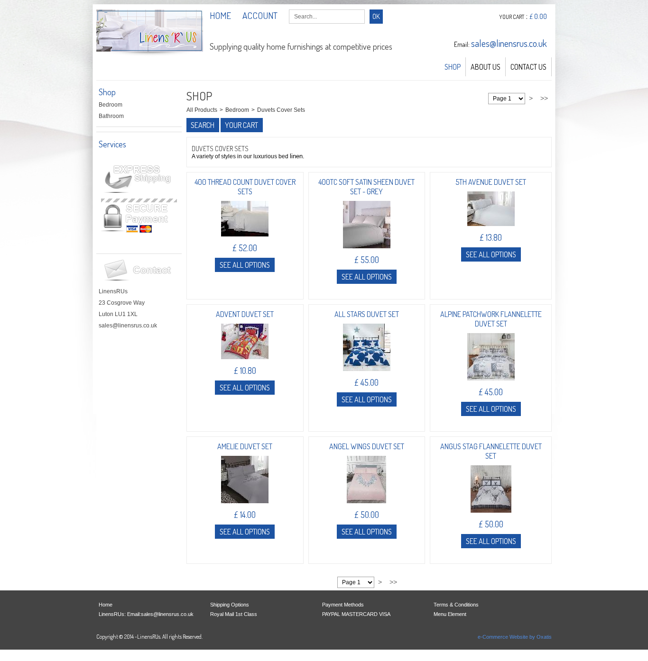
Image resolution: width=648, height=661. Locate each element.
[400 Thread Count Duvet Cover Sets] (244, 239)
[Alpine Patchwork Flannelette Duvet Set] (491, 383)
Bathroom (111, 116)
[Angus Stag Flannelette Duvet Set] (491, 515)
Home (105, 604)
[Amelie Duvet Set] (244, 506)
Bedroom (110, 104)
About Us (485, 67)
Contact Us (528, 67)
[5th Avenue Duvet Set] (491, 229)
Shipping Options (229, 604)
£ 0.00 (538, 16)
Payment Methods (343, 604)
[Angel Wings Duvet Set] (366, 506)
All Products (201, 110)
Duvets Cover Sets (281, 110)
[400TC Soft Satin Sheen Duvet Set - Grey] (366, 251)
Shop (452, 67)
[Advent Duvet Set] (244, 362)
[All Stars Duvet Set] (366, 374)
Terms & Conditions (456, 604)
